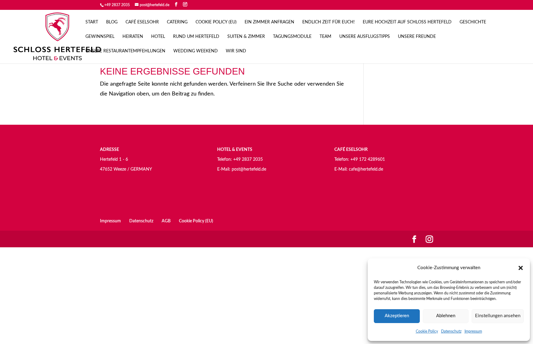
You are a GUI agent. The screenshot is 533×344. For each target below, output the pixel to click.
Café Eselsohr (142, 22)
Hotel (158, 36)
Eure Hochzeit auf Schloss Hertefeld (407, 22)
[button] (521, 268)
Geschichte (473, 22)
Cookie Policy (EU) (216, 22)
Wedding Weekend (195, 51)
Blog (112, 22)
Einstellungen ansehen (497, 316)
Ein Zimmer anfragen (269, 22)
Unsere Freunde (417, 36)
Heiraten (132, 36)
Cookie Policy (427, 331)
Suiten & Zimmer (246, 36)
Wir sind (236, 51)
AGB (166, 221)
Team (325, 36)
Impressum (473, 331)
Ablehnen (445, 316)
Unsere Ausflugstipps (364, 36)
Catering (177, 22)
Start (91, 22)
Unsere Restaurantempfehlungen (125, 51)
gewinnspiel (99, 36)
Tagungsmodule (292, 36)
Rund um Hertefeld (196, 36)
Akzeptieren (397, 316)
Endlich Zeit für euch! (328, 22)
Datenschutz (451, 331)
